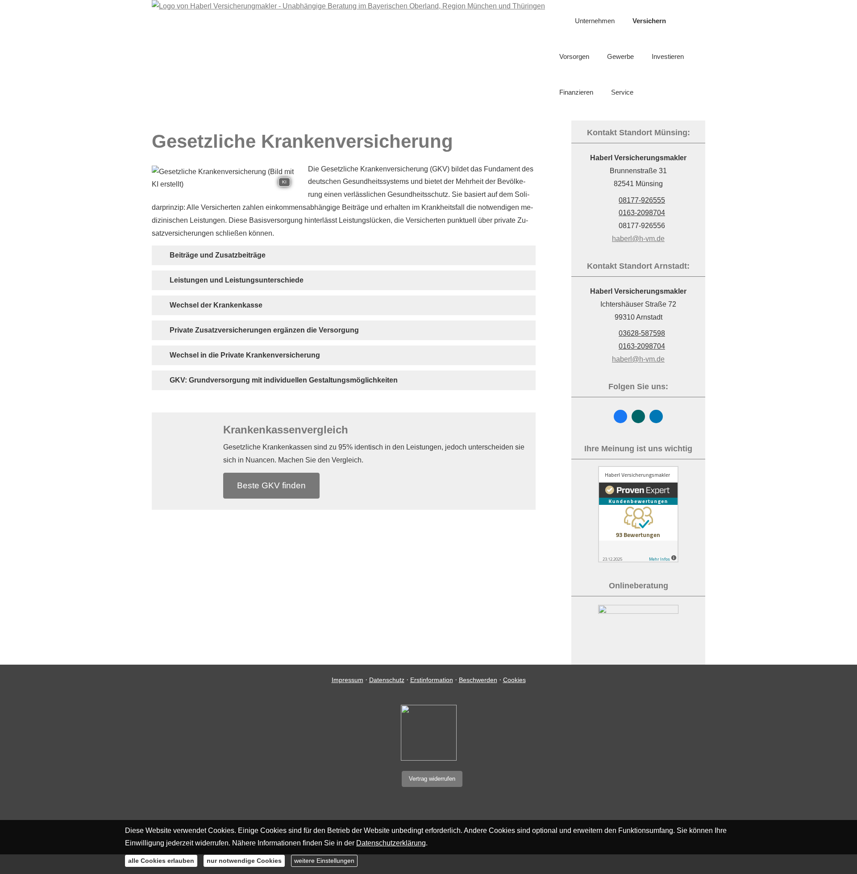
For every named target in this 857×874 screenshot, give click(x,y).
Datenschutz (386, 679)
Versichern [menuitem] (649, 21)
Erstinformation (431, 679)
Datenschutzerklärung (391, 843)
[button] (218, 255)
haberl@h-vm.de (638, 238)
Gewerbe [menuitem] (620, 56)
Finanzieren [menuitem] (576, 92)
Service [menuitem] (622, 92)
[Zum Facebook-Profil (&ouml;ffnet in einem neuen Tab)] (620, 416)
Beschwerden (478, 679)
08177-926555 (642, 200)
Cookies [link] (514, 679)
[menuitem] (562, 20)
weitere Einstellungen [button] (324, 860)
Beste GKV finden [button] (271, 485)
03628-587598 (642, 333)
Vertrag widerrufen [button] (432, 778)
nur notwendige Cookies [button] (244, 860)
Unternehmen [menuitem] (595, 21)
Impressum (347, 679)
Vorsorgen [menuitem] (574, 56)
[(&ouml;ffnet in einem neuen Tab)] (638, 560)
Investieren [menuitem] (668, 56)
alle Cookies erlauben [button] (161, 860)
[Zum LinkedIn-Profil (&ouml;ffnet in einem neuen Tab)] (656, 416)
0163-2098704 (642, 212)
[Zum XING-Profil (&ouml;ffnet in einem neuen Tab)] (638, 416)
